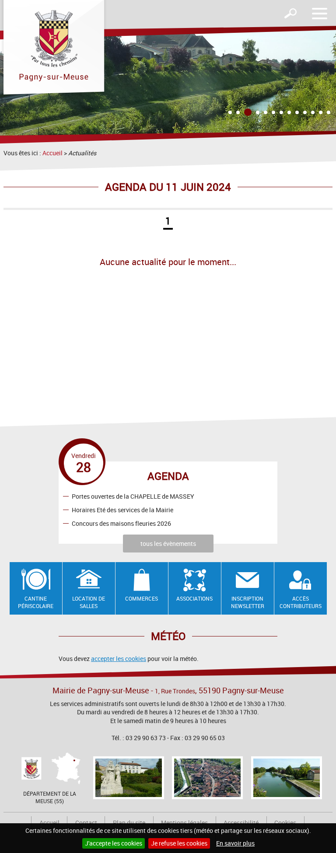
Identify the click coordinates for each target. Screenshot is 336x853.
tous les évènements (168, 543)
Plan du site (129, 822)
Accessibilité (241, 822)
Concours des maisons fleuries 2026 (121, 523)
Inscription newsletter (247, 602)
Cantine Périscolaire (35, 602)
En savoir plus (235, 843)
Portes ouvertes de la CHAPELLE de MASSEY (133, 496)
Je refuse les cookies (179, 843)
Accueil (52, 153)
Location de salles (88, 602)
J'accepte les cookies (113, 843)
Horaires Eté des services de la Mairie (122, 509)
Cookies (285, 822)
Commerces (141, 598)
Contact (86, 822)
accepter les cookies (118, 658)
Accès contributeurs (301, 602)
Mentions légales (184, 822)
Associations (194, 598)
